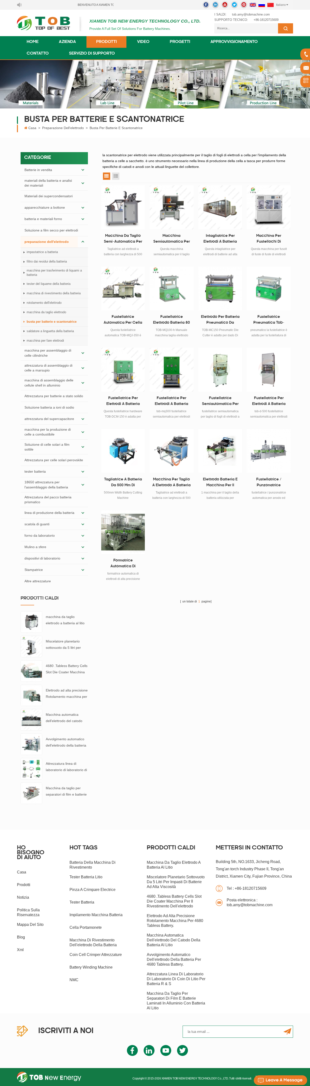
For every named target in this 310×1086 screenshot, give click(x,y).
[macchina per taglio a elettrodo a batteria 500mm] (172, 451)
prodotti (23, 885)
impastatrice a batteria (42, 252)
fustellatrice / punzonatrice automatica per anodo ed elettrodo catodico (268, 483)
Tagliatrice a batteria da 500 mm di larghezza (123, 483)
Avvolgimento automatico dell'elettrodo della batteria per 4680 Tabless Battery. (66, 743)
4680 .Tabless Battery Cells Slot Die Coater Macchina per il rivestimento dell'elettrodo (66, 669)
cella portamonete (86, 927)
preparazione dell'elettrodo (63, 128)
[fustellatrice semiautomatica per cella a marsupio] (220, 370)
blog (21, 937)
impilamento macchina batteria (96, 915)
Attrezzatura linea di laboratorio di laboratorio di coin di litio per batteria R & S (66, 767)
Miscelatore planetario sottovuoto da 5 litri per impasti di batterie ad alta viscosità (65, 645)
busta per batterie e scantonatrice (116, 128)
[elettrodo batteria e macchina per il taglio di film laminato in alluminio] (220, 451)
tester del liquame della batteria (48, 284)
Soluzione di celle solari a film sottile (47, 447)
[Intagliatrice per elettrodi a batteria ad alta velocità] (220, 207)
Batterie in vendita (38, 170)
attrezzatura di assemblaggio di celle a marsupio (48, 367)
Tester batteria (82, 902)
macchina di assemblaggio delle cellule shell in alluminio (48, 382)
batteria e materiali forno (43, 219)
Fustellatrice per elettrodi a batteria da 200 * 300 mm (171, 401)
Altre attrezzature (37, 581)
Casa (32, 128)
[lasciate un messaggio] (280, 1080)
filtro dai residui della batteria (47, 261)
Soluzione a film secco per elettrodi (51, 230)
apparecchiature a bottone (44, 207)
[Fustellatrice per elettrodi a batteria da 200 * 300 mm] (172, 370)
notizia (23, 897)
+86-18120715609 (266, 20)
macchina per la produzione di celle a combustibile (47, 432)
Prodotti (106, 42)
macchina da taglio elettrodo (46, 312)
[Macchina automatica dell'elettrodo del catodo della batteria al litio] (31, 720)
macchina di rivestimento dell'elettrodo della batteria (93, 942)
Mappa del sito (30, 924)
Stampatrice (33, 570)
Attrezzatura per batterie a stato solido (53, 396)
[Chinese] (270, 5)
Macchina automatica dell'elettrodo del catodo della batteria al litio (64, 718)
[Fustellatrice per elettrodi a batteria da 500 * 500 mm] (269, 370)
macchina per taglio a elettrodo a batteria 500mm (171, 483)
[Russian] (261, 5)
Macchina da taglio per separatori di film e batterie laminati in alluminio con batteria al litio (66, 792)
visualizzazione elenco (115, 176)
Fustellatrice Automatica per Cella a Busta (123, 320)
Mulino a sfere (35, 547)
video (143, 42)
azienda (67, 42)
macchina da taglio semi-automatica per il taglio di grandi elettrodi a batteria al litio (123, 239)
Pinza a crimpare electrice (93, 890)
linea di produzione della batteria (49, 513)
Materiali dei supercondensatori (48, 196)
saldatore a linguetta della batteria (50, 331)
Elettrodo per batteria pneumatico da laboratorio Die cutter (220, 320)
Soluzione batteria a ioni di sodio (49, 407)
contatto (38, 54)
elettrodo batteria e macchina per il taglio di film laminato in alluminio (220, 483)
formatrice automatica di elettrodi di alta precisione (123, 564)
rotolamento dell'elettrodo (44, 302)
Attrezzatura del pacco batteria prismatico (47, 499)
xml (20, 950)
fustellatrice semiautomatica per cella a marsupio (220, 401)
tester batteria (35, 471)
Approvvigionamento (234, 42)
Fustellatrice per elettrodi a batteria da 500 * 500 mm (269, 401)
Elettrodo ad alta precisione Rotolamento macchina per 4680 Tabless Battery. (67, 694)
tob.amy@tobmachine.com (251, 14)
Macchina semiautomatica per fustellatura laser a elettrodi (171, 239)
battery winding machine (91, 967)
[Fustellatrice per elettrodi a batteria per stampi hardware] (123, 370)
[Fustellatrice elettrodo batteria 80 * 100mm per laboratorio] (172, 289)
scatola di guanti (36, 524)
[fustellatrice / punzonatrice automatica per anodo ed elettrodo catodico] (269, 451)
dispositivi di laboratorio (42, 558)
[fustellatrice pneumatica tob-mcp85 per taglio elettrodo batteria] (269, 289)
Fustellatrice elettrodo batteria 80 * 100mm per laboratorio (171, 320)
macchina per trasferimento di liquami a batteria (54, 273)
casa (21, 872)
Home (33, 42)
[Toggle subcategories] (83, 169)
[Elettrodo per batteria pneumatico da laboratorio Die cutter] (220, 289)
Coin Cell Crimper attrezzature (96, 955)
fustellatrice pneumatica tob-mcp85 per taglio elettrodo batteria (269, 320)
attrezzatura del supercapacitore (49, 419)
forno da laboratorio (39, 535)
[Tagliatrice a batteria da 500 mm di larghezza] (123, 451)
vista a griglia (106, 176)
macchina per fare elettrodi (45, 340)
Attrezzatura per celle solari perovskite (53, 460)
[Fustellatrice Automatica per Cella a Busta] (123, 289)
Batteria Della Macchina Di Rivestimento (93, 864)
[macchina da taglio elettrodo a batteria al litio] (31, 622)
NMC (74, 980)
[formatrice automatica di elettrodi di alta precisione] (123, 532)
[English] (253, 5)
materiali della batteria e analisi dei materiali (48, 183)
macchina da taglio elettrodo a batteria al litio (65, 620)
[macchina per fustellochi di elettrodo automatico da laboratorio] (269, 207)
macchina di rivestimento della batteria (54, 293)
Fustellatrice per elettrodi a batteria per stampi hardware (123, 401)
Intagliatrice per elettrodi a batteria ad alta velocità (220, 239)
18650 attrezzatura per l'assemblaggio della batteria (46, 484)
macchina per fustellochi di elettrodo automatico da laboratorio (269, 239)
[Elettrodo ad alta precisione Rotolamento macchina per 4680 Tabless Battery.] (31, 695)
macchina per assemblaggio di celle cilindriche (47, 352)
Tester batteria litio (86, 877)
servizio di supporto (92, 54)
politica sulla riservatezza (28, 912)
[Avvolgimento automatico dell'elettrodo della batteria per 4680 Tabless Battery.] (31, 744)
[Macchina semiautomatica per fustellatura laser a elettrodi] (172, 207)
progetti (180, 42)
